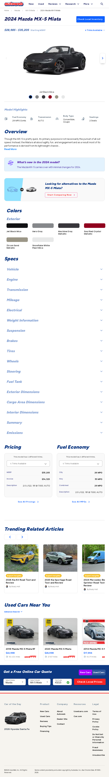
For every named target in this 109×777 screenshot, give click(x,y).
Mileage (13, 300)
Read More (10, 149)
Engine (12, 279)
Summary (14, 422)
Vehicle (13, 269)
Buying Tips (46, 726)
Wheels (12, 361)
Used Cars (98, 672)
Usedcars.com (81, 711)
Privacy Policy (95, 720)
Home (6, 10)
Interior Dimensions (22, 412)
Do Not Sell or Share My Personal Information (98, 738)
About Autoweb (61, 712)
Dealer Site (62, 719)
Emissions (15, 433)
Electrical (14, 310)
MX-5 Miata (30, 10)
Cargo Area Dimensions (26, 402)
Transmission (17, 290)
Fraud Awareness (97, 748)
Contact (61, 724)
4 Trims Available (93, 30)
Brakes (12, 341)
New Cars (85, 672)
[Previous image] (6, 58)
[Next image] (102, 58)
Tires (11, 351)
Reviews (44, 721)
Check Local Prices (89, 681)
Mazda (17, 10)
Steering (13, 371)
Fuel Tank (14, 382)
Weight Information (22, 320)
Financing (44, 731)
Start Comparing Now (59, 195)
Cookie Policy (95, 728)
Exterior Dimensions (23, 392)
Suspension (16, 330)
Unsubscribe (98, 755)
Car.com (78, 716)
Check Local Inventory (90, 19)
